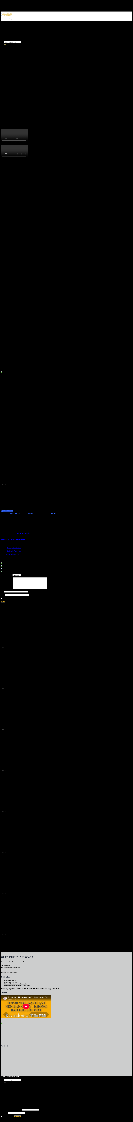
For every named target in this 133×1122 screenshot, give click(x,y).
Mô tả (6, 499)
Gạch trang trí (8, 85)
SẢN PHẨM (11, 455)
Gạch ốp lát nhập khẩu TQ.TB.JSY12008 (13, 724)
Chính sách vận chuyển (11, 982)
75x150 (10, 116)
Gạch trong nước (9, 87)
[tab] (59, 499)
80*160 (14, 53)
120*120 (14, 30)
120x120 (11, 115)
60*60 (10, 77)
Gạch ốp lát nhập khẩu (11, 25)
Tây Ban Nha (12, 27)
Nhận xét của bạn (7, 588)
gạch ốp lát (79, 494)
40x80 (10, 102)
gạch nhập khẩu (70, 494)
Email (3, 595)
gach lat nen (50, 494)
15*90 (10, 84)
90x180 (10, 120)
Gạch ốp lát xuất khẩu (11, 71)
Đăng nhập (17, 1116)
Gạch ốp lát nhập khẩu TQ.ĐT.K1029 (12, 684)
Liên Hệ (6, 40)
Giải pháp (7, 37)
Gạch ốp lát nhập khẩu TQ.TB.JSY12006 (13, 806)
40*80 (10, 78)
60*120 (14, 28)
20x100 (10, 113)
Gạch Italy (11, 65)
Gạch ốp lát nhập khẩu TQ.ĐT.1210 (11, 929)
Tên (2, 591)
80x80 (10, 109)
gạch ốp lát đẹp (88, 494)
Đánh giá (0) (8, 502)
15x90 (10, 101)
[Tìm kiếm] (5, 44)
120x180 (11, 121)
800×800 (11, 559)
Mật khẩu (4, 1113)
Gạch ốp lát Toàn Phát (14, 548)
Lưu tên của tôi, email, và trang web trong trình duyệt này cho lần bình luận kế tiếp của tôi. (30, 598)
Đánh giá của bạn (6, 575)
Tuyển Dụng (8, 38)
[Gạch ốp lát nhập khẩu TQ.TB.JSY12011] (8, 471)
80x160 (10, 118)
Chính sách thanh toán (11, 980)
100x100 (11, 106)
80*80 (13, 37)
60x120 (10, 111)
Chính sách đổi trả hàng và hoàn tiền (15, 984)
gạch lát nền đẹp (59, 494)
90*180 (14, 34)
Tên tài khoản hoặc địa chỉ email (11, 1109)
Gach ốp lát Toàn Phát (14, 551)
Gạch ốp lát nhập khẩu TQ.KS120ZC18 (13, 765)
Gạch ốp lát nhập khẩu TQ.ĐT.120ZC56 (13, 847)
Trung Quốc (11, 32)
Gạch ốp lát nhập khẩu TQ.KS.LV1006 (12, 888)
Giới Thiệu (7, 1085)
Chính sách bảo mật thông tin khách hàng (17, 986)
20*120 (14, 47)
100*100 (14, 35)
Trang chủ (7, 24)
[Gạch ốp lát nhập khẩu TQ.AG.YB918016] (8, 481)
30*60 (10, 82)
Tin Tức (7, 35)
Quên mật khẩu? (6, 1120)
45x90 (10, 125)
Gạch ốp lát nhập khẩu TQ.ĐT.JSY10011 (13, 643)
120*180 (14, 58)
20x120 (10, 123)
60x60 (10, 108)
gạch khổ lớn (42, 494)
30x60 (10, 104)
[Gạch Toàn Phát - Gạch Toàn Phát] (6, 14)
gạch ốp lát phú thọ (100, 494)
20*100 (14, 39)
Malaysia (11, 68)
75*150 (14, 42)
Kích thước (7, 99)
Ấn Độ (10, 49)
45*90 (13, 46)
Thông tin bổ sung (10, 501)
